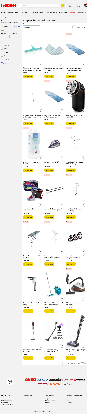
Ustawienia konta (50, 401)
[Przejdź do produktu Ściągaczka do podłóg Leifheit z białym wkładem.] (33, 50)
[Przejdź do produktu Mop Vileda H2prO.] (33, 190)
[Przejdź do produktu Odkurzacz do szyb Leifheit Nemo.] (33, 284)
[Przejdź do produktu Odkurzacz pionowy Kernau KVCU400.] (33, 331)
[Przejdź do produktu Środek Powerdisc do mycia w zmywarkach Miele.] (76, 237)
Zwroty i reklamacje (7, 404)
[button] (62, 5)
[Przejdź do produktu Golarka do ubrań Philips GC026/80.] (76, 96)
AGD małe (11, 17)
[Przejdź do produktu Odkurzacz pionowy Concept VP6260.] (54, 331)
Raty (68, 401)
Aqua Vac (7, 45)
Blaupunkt (7, 52)
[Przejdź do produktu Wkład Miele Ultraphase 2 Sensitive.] (33, 143)
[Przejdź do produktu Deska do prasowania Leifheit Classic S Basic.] (54, 237)
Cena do (14, 33)
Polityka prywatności (7, 401)
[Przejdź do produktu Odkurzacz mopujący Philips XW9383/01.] (76, 331)
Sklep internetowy (41, 411)
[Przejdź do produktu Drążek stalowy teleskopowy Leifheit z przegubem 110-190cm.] (33, 96)
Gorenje (6, 59)
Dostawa (69, 402)
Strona (79, 27)
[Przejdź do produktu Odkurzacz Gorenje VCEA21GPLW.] (76, 284)
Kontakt (3, 399)
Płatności (69, 399)
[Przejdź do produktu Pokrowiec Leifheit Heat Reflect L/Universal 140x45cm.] (54, 96)
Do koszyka (28, 76)
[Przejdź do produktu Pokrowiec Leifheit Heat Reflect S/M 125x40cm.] (76, 50)
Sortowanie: (26, 24)
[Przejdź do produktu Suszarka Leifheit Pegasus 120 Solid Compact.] (76, 143)
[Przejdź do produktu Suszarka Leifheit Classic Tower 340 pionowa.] (76, 190)
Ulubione (47, 402)
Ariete (6, 49)
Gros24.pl (3, 17)
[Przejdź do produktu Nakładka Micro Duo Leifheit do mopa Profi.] (54, 50)
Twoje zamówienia (50, 399)
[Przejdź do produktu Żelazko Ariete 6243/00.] (54, 143)
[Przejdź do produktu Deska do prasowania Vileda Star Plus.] (33, 237)
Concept (6, 56)
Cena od (3, 33)
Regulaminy (4, 402)
